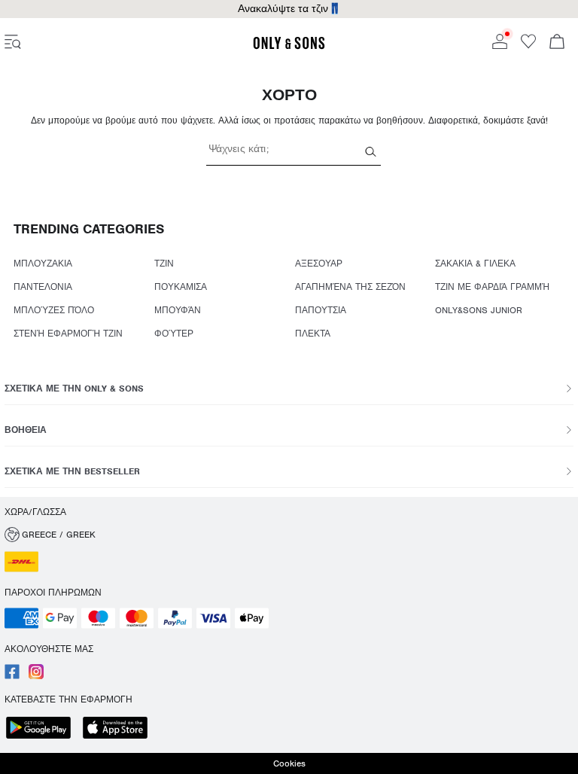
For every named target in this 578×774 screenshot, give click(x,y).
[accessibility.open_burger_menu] (13, 43)
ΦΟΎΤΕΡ (173, 334)
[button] (289, 534)
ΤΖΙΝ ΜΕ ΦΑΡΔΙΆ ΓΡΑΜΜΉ (492, 287)
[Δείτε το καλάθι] (556, 43)
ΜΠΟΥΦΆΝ (177, 310)
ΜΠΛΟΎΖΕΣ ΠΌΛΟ (54, 310)
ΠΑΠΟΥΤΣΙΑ (320, 310)
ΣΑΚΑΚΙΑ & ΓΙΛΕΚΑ (475, 263)
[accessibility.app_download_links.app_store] (119, 729)
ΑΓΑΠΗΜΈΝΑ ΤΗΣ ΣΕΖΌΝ (350, 287)
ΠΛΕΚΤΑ (312, 334)
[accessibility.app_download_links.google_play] (43, 729)
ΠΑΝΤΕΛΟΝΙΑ (43, 287)
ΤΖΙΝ (164, 263)
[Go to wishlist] (528, 46)
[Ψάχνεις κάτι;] (370, 150)
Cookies (289, 763)
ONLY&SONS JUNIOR (478, 310)
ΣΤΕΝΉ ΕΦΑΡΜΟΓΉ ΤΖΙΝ (68, 334)
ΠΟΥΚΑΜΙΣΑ (180, 287)
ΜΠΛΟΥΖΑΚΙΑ (43, 263)
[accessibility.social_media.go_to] (12, 676)
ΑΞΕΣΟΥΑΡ (318, 263)
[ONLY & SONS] (289, 47)
